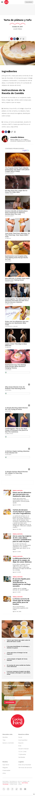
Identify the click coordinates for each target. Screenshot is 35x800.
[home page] (6, 2)
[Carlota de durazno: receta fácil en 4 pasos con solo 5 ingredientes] (7, 512)
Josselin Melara (17, 29)
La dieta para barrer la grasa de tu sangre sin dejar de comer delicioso (22, 560)
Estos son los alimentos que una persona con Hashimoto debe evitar (22, 494)
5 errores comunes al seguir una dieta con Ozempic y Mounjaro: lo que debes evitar (18, 673)
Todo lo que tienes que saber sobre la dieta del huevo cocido (18, 640)
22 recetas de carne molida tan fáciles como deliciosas (18, 665)
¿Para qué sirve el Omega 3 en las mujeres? (17, 653)
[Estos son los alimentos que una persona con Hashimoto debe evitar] (7, 493)
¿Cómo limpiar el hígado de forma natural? (17, 659)
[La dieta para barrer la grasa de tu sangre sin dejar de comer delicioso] (7, 558)
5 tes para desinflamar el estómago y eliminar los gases (18, 647)
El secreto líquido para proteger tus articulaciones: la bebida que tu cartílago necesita (22, 582)
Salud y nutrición (18, 490)
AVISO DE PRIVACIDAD (16, 707)
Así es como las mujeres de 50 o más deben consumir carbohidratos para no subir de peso (22, 538)
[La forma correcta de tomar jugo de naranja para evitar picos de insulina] (7, 599)
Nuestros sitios (23, 734)
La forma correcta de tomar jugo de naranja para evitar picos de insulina (21, 601)
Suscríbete (29, 2)
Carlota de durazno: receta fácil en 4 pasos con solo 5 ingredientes (22, 511)
